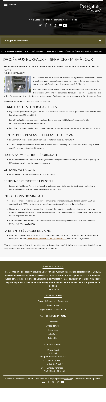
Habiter (39, 51)
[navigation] (90, 8)
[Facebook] (45, 25)
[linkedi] (41, 25)
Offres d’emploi (53, 325)
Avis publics (53, 338)
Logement (53, 321)
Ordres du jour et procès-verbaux (53, 301)
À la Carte (35, 19)
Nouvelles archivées (54, 51)
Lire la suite (53, 289)
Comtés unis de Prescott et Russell (17, 51)
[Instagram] (55, 25)
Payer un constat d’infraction (53, 309)
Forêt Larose (53, 305)
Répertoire (53, 330)
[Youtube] (60, 25)
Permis (46, 19)
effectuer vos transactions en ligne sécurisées (46, 238)
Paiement (57, 19)
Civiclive (67, 379)
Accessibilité (71, 19)
